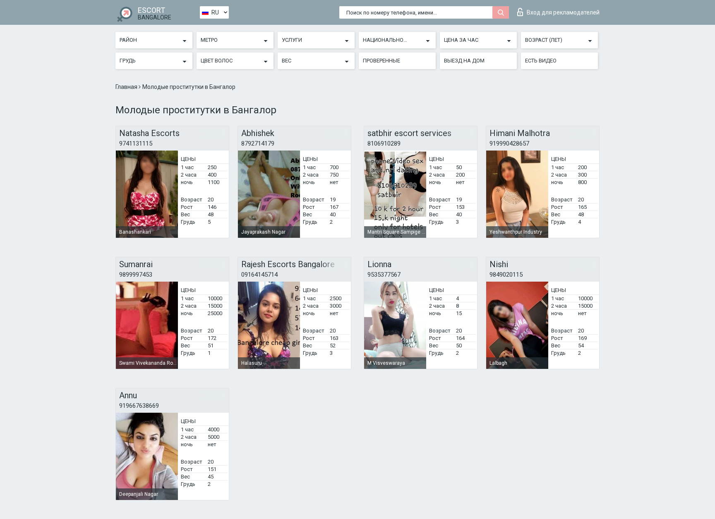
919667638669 (139, 405)
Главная (127, 87)
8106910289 (384, 143)
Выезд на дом (464, 60)
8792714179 (257, 143)
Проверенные (381, 60)
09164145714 (259, 274)
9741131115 (135, 143)
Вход (563, 12)
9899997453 (135, 274)
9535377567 (384, 274)
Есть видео (541, 60)
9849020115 (506, 274)
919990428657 (509, 143)
